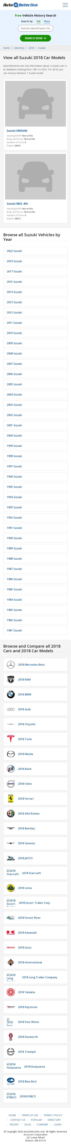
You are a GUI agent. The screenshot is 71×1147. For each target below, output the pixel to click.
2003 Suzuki (14, 405)
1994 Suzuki (14, 497)
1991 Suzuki (14, 528)
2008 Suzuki (14, 353)
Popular (36, 1119)
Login (57, 1124)
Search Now (33, 38)
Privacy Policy (53, 1115)
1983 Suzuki (14, 610)
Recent (14, 1124)
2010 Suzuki (14, 333)
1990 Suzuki (14, 538)
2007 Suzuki (14, 364)
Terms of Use (29, 1115)
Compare (42, 1124)
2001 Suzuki (14, 425)
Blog (28, 1124)
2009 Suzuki (14, 343)
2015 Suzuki (14, 282)
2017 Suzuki (14, 271)
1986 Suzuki (14, 579)
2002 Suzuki (14, 415)
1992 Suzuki (14, 517)
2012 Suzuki (14, 312)
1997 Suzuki (14, 466)
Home (12, 1115)
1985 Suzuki (14, 589)
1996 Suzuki (14, 476)
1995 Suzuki (14, 487)
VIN (38, 21)
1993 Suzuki (14, 507)
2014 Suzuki (14, 292)
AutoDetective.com (20, 4)
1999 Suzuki (14, 446)
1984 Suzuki (14, 599)
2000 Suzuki (14, 435)
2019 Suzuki (14, 261)
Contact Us (17, 1119)
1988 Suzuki (14, 558)
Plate (47, 21)
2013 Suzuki (14, 302)
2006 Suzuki (14, 374)
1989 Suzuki (14, 548)
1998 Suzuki (14, 456)
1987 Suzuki (14, 569)
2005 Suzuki (14, 384)
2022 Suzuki (14, 251)
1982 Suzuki (14, 620)
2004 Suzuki (14, 394)
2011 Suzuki (14, 323)
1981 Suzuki (14, 630)
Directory (54, 1119)
